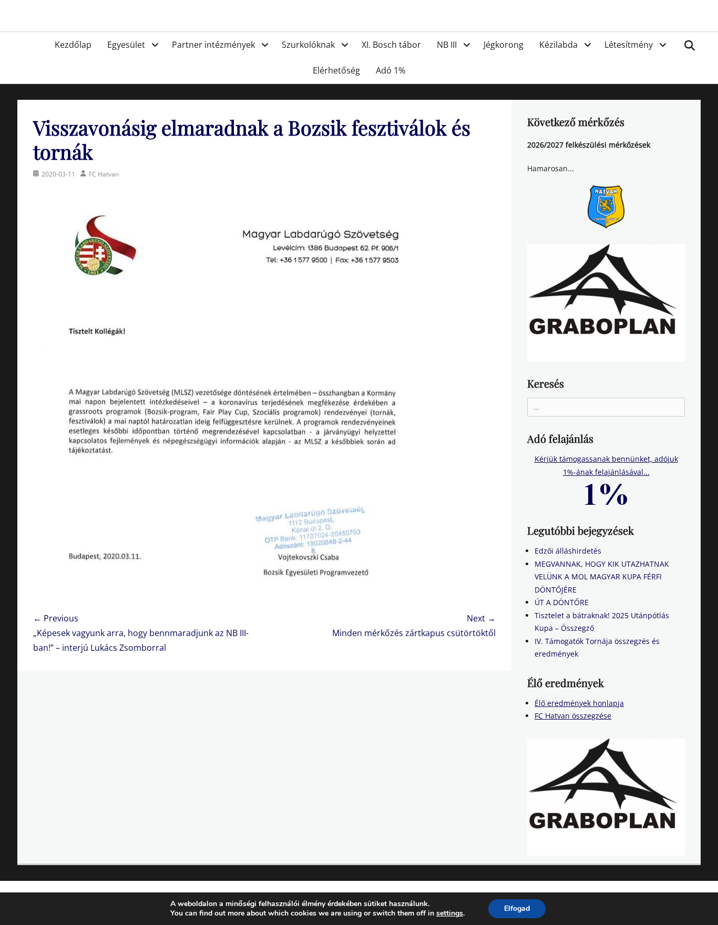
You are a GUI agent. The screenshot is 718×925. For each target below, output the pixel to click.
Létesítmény (628, 44)
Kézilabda (558, 44)
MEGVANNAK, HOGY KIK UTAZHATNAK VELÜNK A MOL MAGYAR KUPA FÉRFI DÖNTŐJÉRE (602, 577)
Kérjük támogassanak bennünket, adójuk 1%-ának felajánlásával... (606, 465)
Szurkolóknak (308, 44)
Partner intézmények (213, 44)
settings (449, 913)
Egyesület (126, 44)
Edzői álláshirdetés (568, 551)
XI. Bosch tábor (391, 44)
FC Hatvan (104, 174)
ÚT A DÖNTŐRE (562, 602)
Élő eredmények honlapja (579, 703)
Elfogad (517, 908)
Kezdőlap (73, 44)
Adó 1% (390, 70)
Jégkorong (504, 44)
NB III (447, 44)
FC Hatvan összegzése (573, 716)
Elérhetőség (336, 70)
